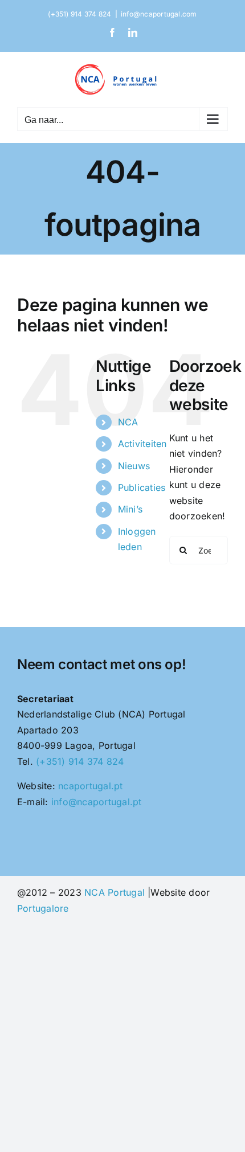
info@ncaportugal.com (159, 14)
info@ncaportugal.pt (96, 801)
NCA (128, 422)
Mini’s (130, 509)
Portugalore (43, 908)
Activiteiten (142, 443)
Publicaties (142, 487)
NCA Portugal (114, 892)
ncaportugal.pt (90, 786)
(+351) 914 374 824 (80, 761)
